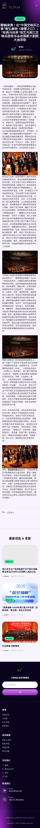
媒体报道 (9, 638)
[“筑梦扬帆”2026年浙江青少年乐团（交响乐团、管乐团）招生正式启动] (20, 593)
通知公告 (9, 562)
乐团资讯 (10, 513)
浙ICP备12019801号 (27, 818)
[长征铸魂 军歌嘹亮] (20, 632)
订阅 (20, 692)
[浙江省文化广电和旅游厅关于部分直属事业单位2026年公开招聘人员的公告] (20, 555)
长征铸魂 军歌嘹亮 (10, 646)
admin (6, 576)
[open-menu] (36, 6)
